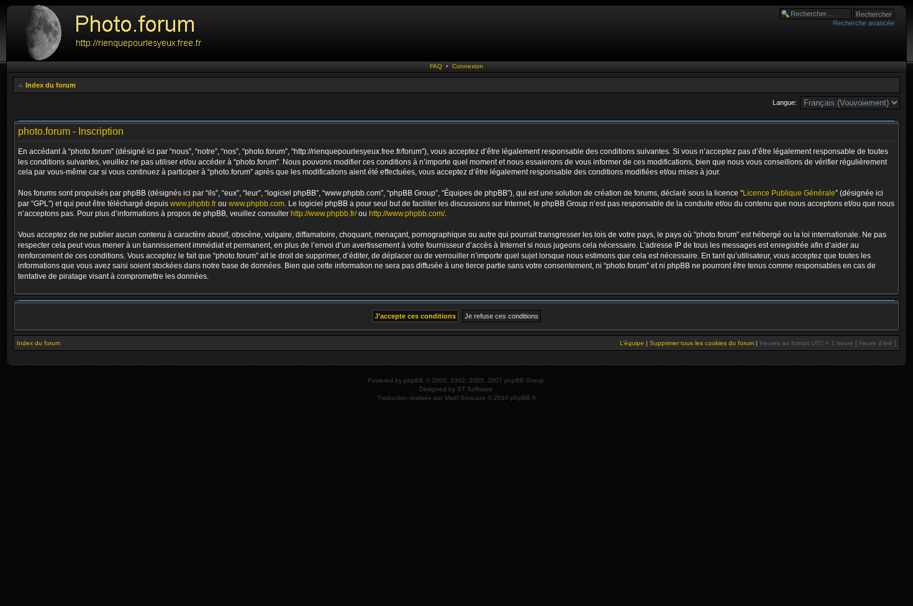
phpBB (414, 380)
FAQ (436, 66)
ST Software (475, 389)
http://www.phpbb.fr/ (324, 213)
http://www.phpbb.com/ (407, 213)
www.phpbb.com (256, 203)
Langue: (785, 102)
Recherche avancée (863, 23)
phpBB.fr (523, 397)
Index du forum (50, 85)
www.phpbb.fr (193, 203)
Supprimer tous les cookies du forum (702, 343)
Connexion (467, 66)
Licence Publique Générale (789, 193)
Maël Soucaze (465, 397)
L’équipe (632, 343)
